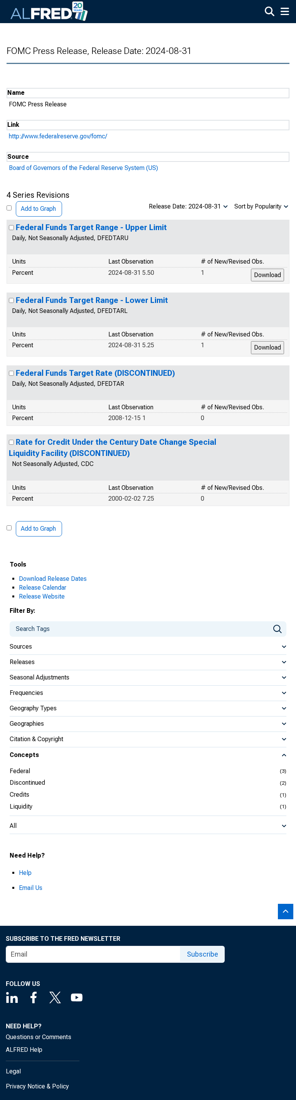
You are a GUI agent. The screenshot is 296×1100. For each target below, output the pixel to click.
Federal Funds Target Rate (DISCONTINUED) (95, 373)
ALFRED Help (24, 1049)
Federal (20, 771)
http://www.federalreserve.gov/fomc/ (58, 136)
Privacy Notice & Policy (37, 1086)
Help (25, 872)
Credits (19, 794)
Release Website (42, 596)
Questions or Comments (38, 1037)
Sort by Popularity (257, 206)
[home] (49, 11)
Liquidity (21, 806)
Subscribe (202, 954)
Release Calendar (42, 587)
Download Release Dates (53, 578)
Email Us (30, 887)
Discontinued (27, 782)
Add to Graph (38, 208)
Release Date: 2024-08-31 (185, 206)
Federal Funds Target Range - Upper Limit (91, 227)
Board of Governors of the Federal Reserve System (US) (83, 168)
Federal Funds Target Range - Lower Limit (92, 300)
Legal (13, 1071)
